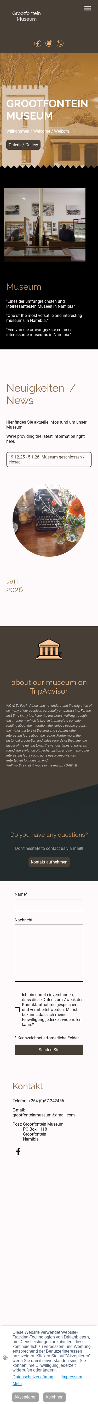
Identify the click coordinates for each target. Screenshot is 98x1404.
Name (21, 894)
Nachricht (23, 919)
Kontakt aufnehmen (49, 862)
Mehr (17, 1383)
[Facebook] (37, 43)
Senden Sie (49, 1049)
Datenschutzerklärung (33, 1377)
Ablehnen (54, 1397)
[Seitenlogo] (26, 27)
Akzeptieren (25, 1397)
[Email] (49, 43)
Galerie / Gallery (23, 144)
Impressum (72, 1377)
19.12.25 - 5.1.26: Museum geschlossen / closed (47, 460)
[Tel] (60, 43)
